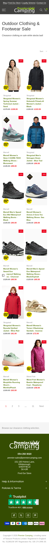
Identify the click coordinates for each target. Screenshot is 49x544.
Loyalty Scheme (28, 3)
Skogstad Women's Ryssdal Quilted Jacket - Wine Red (11, 328)
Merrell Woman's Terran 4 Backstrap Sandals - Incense (35, 328)
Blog (5, 3)
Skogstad (7, 95)
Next (41, 406)
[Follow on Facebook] (14, 515)
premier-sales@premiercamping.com (24, 458)
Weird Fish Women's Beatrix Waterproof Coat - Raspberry (36, 382)
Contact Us (41, 3)
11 (33, 406)
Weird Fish (31, 376)
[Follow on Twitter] (21, 515)
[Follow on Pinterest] (35, 515)
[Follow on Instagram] (28, 515)
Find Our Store (14, 3)
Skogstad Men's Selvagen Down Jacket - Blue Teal (34, 158)
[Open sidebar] (3, 275)
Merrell (6, 152)
